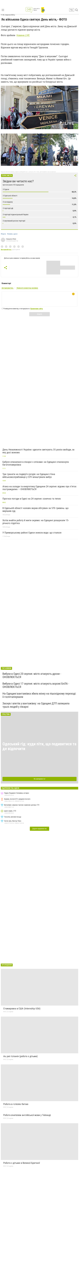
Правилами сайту (36, 309)
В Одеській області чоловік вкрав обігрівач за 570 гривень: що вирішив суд (35, 509)
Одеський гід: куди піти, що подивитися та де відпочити (39, 746)
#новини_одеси (12, 234)
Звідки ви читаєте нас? (18, 181)
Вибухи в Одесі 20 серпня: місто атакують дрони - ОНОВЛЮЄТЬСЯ (31, 675)
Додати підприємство (39, 829)
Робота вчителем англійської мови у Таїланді (27, 1115)
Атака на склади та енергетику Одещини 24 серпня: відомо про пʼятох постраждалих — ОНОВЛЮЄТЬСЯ (39, 488)
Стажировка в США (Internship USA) (21, 1008)
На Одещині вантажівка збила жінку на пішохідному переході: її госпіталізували (39, 695)
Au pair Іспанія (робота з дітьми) (20, 1056)
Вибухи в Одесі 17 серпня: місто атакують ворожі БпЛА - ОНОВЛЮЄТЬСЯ (35, 685)
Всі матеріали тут (39, 779)
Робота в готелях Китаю (15, 1104)
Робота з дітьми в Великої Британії (21, 1163)
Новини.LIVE (23, 35)
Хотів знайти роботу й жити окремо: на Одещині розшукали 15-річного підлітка (35, 522)
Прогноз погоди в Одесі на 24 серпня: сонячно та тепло (31, 498)
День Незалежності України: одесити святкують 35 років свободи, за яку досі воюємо (38, 451)
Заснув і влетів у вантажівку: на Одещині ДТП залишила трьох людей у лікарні (35, 705)
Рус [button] (71, 10)
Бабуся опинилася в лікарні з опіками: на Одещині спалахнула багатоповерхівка (35, 463)
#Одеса (3, 234)
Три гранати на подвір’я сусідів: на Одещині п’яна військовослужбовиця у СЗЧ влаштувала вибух (28, 475)
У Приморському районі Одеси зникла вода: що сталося (31, 532)
